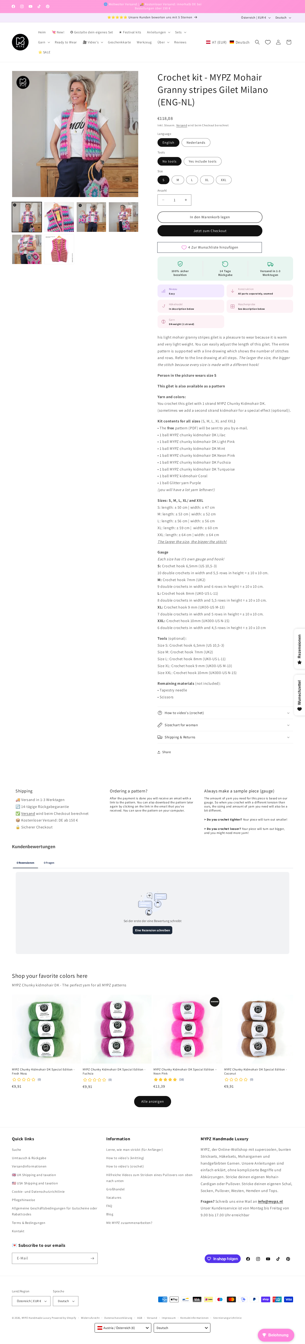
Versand (181, 125)
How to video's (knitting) (125, 1158)
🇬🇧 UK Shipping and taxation (34, 1175)
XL (207, 180)
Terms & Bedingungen (28, 1223)
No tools (170, 161)
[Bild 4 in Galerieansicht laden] (123, 217)
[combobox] (123, 1328)
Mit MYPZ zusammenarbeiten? (129, 1223)
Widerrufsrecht (90, 1317)
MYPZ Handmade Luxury (36, 1317)
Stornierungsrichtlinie (227, 1317)
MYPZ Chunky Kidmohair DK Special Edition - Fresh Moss (43, 1071)
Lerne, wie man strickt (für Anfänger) (134, 1149)
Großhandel (115, 1189)
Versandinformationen (29, 1166)
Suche (16, 1149)
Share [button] (166, 752)
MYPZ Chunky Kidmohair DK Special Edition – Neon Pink (185, 1071)
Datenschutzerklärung (118, 1317)
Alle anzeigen (152, 1101)
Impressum (169, 1317)
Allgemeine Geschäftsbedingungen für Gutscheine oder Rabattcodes (54, 1211)
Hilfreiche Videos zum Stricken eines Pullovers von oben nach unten (149, 1178)
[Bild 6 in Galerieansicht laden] (59, 249)
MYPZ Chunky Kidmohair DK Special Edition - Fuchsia (114, 1071)
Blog (109, 1214)
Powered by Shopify (64, 1317)
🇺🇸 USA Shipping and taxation (35, 1183)
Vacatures (113, 1197)
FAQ (109, 1206)
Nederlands (196, 142)
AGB (139, 1317)
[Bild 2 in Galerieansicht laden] (59, 217)
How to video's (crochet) (125, 1166)
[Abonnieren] (92, 1258)
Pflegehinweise (23, 1200)
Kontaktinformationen (194, 1317)
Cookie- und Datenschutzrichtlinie (38, 1191)
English (168, 142)
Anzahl (162, 190)
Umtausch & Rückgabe (29, 1158)
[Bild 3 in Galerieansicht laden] (91, 217)
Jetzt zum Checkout (210, 230)
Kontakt (18, 1231)
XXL (224, 180)
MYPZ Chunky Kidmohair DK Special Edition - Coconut (255, 1071)
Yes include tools (203, 161)
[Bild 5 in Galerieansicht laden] (27, 249)
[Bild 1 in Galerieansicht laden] (27, 217)
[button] (158, 32)
